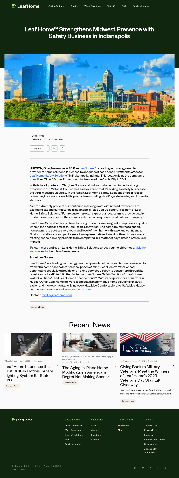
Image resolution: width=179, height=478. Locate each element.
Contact (95, 439)
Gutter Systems (56, 5)
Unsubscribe (150, 444)
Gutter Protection (74, 425)
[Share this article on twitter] (48, 147)
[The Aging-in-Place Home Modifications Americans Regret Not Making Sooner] (89, 342)
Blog (120, 430)
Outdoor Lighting (141, 5)
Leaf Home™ (88, 168)
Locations (96, 434)
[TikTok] (150, 468)
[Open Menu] (165, 6)
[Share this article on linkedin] (54, 148)
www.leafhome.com (78, 289)
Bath (124, 5)
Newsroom (123, 425)
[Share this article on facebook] (62, 148)
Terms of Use (150, 425)
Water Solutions (92, 5)
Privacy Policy (151, 430)
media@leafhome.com (57, 295)
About (94, 425)
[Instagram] (165, 468)
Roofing (74, 5)
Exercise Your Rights (154, 439)
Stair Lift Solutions (74, 434)
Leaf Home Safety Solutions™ (49, 175)
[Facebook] (158, 468)
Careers (95, 430)
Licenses (148, 434)
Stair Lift (111, 5)
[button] (37, 148)
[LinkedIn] (135, 468)
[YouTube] (143, 468)
